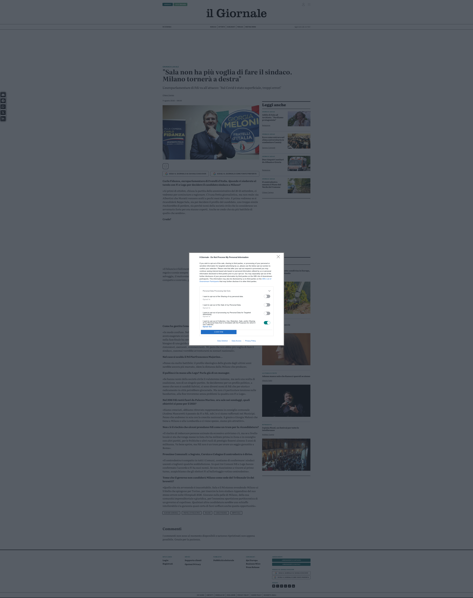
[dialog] (236, 299)
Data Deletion (222, 341)
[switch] (267, 296)
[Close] (279, 257)
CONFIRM (218, 332)
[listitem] (236, 291)
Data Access (236, 341)
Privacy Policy (250, 341)
